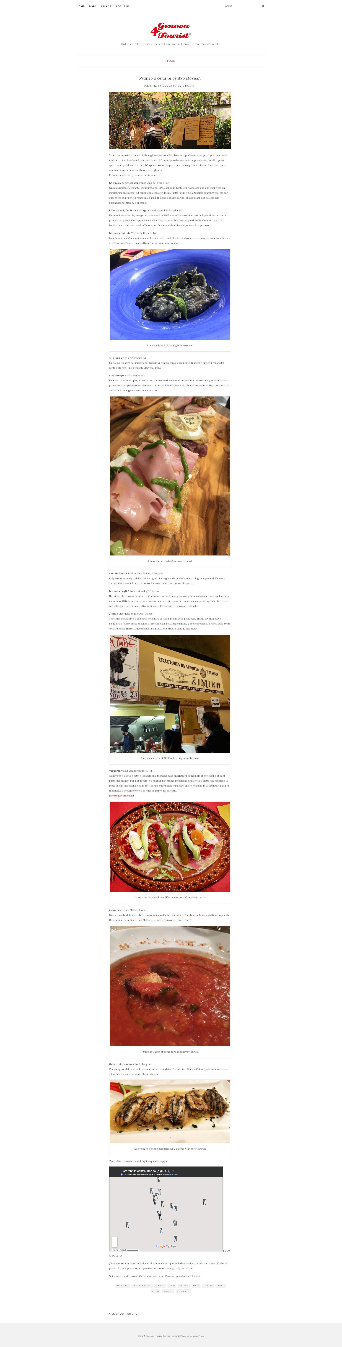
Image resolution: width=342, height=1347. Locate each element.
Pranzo (168, 1291)
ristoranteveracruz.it (121, 795)
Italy (196, 1286)
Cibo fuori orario (124, 1313)
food (172, 1286)
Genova (184, 1286)
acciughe (122, 1286)
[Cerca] (263, 6)
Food (171, 60)
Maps (93, 6)
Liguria (208, 1286)
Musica (106, 6)
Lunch (220, 1286)
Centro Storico (142, 1286)
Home (81, 6)
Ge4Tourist (188, 86)
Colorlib (176, 1336)
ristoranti (183, 1291)
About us (122, 6)
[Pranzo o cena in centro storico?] (170, 120)
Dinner (160, 1286)
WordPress (198, 1336)
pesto (155, 1291)
